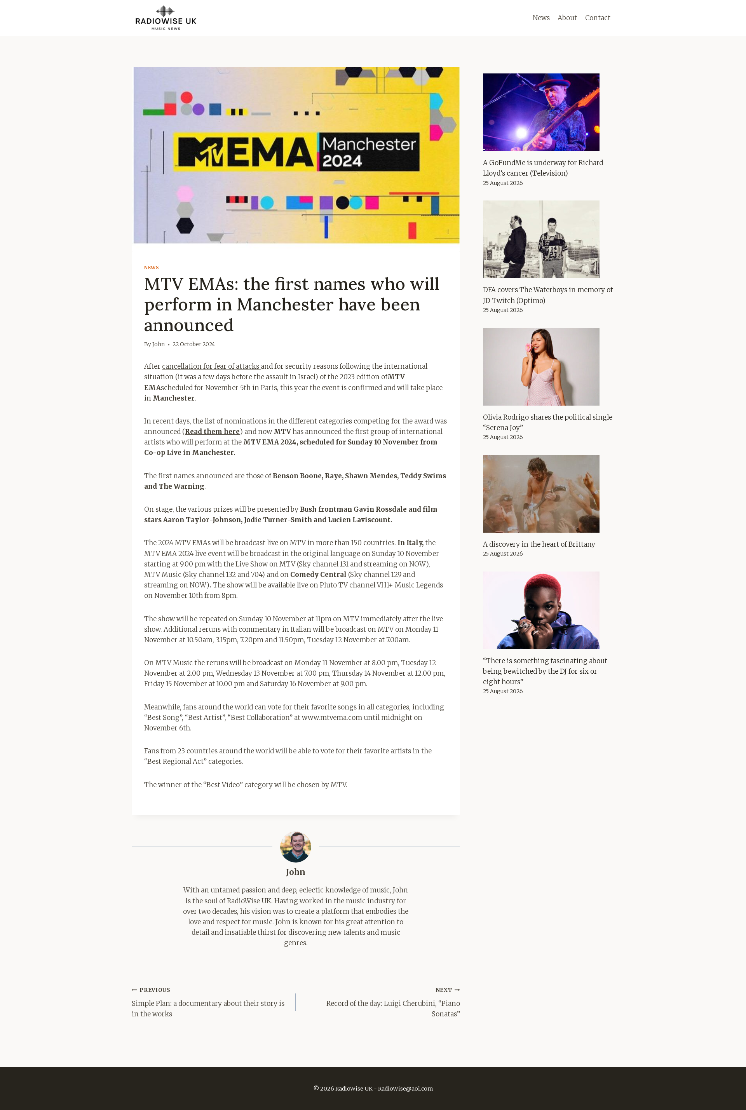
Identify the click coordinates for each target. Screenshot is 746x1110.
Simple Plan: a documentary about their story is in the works (208, 1002)
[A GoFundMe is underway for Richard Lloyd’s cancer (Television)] (548, 112)
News (541, 18)
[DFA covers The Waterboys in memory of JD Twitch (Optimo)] (548, 239)
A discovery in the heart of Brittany (539, 544)
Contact (597, 18)
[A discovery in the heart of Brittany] (548, 494)
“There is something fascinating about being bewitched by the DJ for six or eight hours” (545, 671)
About (567, 18)
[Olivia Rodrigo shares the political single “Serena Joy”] (548, 367)
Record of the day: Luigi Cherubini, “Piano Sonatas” (393, 1002)
